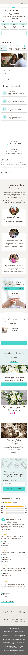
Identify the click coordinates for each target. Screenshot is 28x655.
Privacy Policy (7, 621)
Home (3, 5)
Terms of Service (20, 621)
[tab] (3, 47)
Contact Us (14, 619)
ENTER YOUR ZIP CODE (9, 480)
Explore (8, 5)
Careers (22, 619)
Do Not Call (14, 623)
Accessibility (5, 623)
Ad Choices (23, 623)
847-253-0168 (15, 144)
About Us (5, 619)
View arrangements (14, 416)
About (13, 5)
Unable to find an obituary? (14, 442)
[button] (25, 2)
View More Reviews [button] (7, 601)
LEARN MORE (14, 361)
